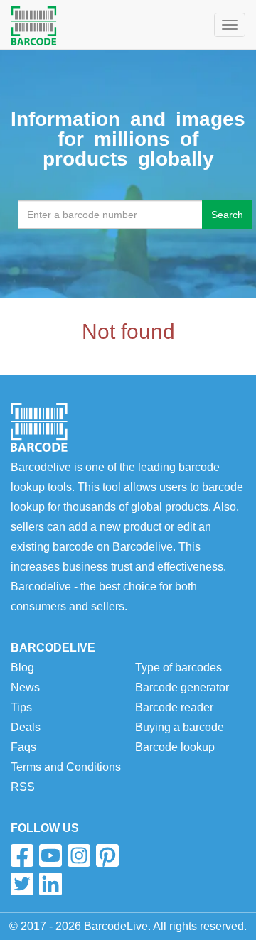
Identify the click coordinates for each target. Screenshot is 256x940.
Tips (21, 707)
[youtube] (50, 855)
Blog (22, 667)
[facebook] (22, 855)
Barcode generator (182, 687)
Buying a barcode (179, 727)
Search (227, 214)
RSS (23, 787)
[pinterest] (107, 855)
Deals (26, 727)
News (25, 687)
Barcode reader (174, 707)
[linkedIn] (50, 884)
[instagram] (79, 855)
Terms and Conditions (66, 767)
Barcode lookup (175, 747)
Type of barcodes (178, 667)
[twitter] (22, 884)
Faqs (23, 747)
